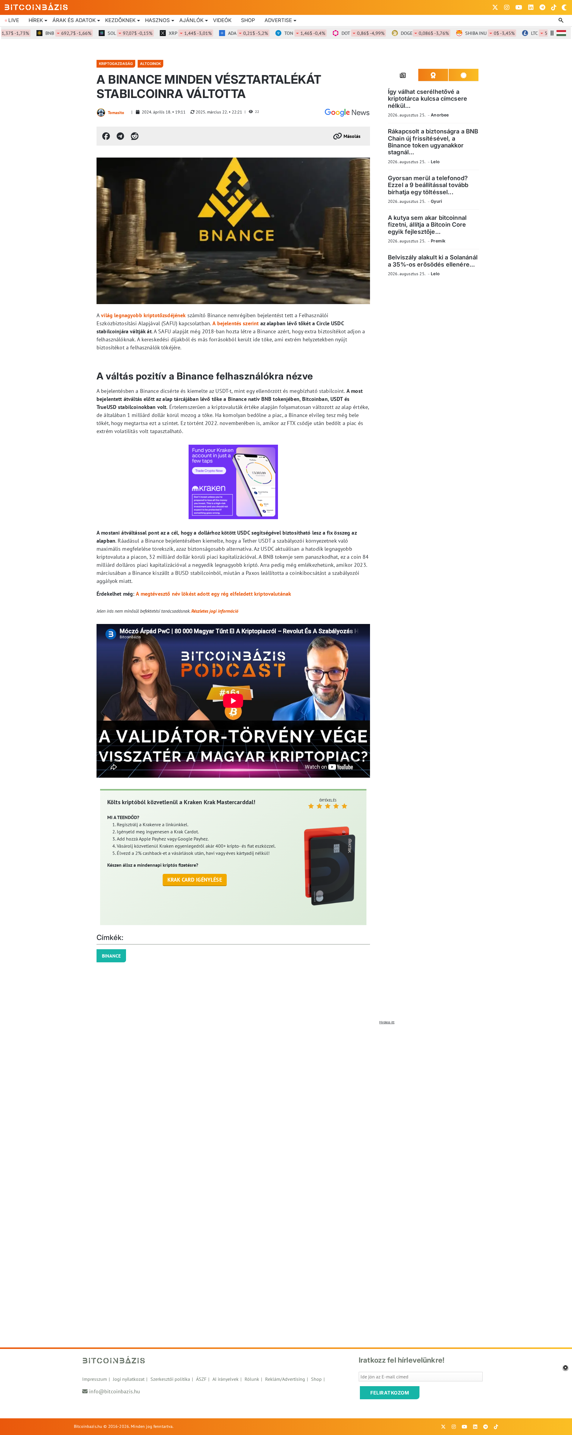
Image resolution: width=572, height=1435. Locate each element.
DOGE (402, 33)
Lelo (435, 161)
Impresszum (94, 1379)
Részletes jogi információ (214, 611)
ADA (225, 33)
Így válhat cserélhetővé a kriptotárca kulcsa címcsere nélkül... (427, 98)
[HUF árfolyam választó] (561, 33)
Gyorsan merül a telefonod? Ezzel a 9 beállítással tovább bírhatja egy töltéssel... (428, 185)
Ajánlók (191, 20)
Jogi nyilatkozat (128, 1379)
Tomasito (116, 112)
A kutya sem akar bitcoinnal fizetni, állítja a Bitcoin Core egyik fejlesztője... (427, 224)
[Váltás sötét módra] (564, 7)
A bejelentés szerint (235, 323)
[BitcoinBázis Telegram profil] (542, 7)
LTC (530, 33)
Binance (111, 956)
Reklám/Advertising (285, 1379)
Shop (248, 20)
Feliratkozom (389, 1393)
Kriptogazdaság (116, 63)
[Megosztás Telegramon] (120, 136)
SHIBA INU (467, 33)
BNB (46, 33)
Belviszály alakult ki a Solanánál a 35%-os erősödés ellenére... (433, 261)
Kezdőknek (120, 20)
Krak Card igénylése (194, 879)
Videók (222, 20)
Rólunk (252, 1379)
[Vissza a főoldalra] (36, 6)
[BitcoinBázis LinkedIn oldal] (531, 7)
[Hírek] (347, 112)
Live (13, 20)
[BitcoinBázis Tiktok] (554, 7)
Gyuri (436, 201)
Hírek (36, 20)
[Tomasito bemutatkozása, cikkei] (101, 112)
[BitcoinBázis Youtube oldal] (518, 7)
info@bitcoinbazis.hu (114, 1391)
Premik (438, 240)
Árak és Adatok (74, 20)
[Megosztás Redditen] (134, 136)
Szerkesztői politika (170, 1379)
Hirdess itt (386, 1022)
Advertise (278, 20)
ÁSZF (201, 1379)
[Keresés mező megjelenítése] (561, 20)
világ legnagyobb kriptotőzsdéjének (143, 315)
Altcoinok (150, 63)
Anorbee (440, 114)
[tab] (403, 75)
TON (282, 33)
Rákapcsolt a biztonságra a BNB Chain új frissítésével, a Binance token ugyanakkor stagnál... (433, 142)
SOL (107, 33)
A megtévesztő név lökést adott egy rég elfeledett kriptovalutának (213, 593)
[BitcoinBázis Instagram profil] (506, 7)
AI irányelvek (225, 1379)
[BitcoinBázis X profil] (495, 7)
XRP (167, 33)
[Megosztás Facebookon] (106, 136)
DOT (340, 33)
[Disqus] (286, 1101)
